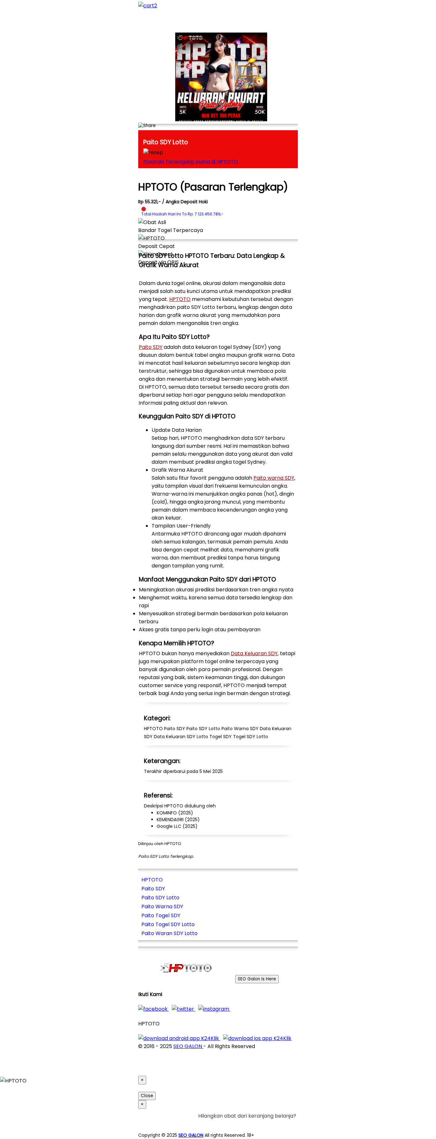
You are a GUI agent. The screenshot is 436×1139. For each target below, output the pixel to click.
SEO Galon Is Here (257, 979)
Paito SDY (150, 347)
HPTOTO (180, 299)
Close (147, 1096)
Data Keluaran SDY (254, 653)
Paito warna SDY (273, 478)
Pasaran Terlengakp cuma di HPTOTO (190, 161)
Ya (275, 1124)
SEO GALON (188, 1046)
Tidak (286, 1124)
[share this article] (147, 126)
